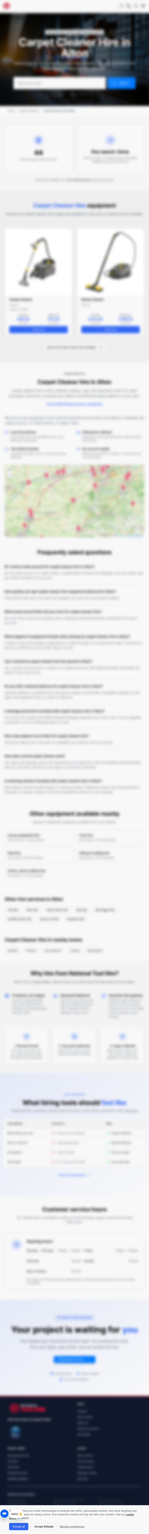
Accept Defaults (44, 1526)
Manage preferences (72, 1526)
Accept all (19, 1526)
